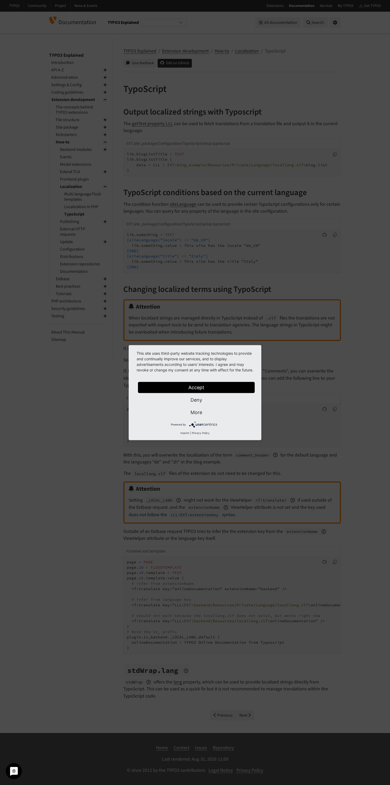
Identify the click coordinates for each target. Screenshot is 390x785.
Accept (196, 387)
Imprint (184, 432)
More (196, 412)
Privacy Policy (201, 432)
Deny (196, 399)
